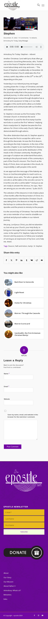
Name (7, 373)
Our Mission (8, 582)
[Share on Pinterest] (16, 260)
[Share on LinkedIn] (21, 260)
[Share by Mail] (41, 260)
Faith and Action (21, 246)
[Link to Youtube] (42, 615)
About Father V (9, 586)
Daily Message (23, 41)
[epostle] (20, 5)
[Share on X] (11, 260)
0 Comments (23, 38)
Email (6, 386)
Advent (34, 38)
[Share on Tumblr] (26, 260)
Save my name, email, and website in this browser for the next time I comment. (23, 416)
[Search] (37, 5)
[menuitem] (37, 5)
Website (7, 399)
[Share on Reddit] (36, 260)
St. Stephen (38, 246)
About (6, 573)
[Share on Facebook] (6, 260)
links (5, 599)
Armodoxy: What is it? (12, 590)
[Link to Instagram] (38, 615)
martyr (30, 246)
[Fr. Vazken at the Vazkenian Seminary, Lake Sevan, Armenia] (21, 23)
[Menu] (43, 5)
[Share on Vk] (31, 260)
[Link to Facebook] (34, 615)
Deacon (11, 246)
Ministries (7, 594)
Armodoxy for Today (11, 41)
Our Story (7, 577)
